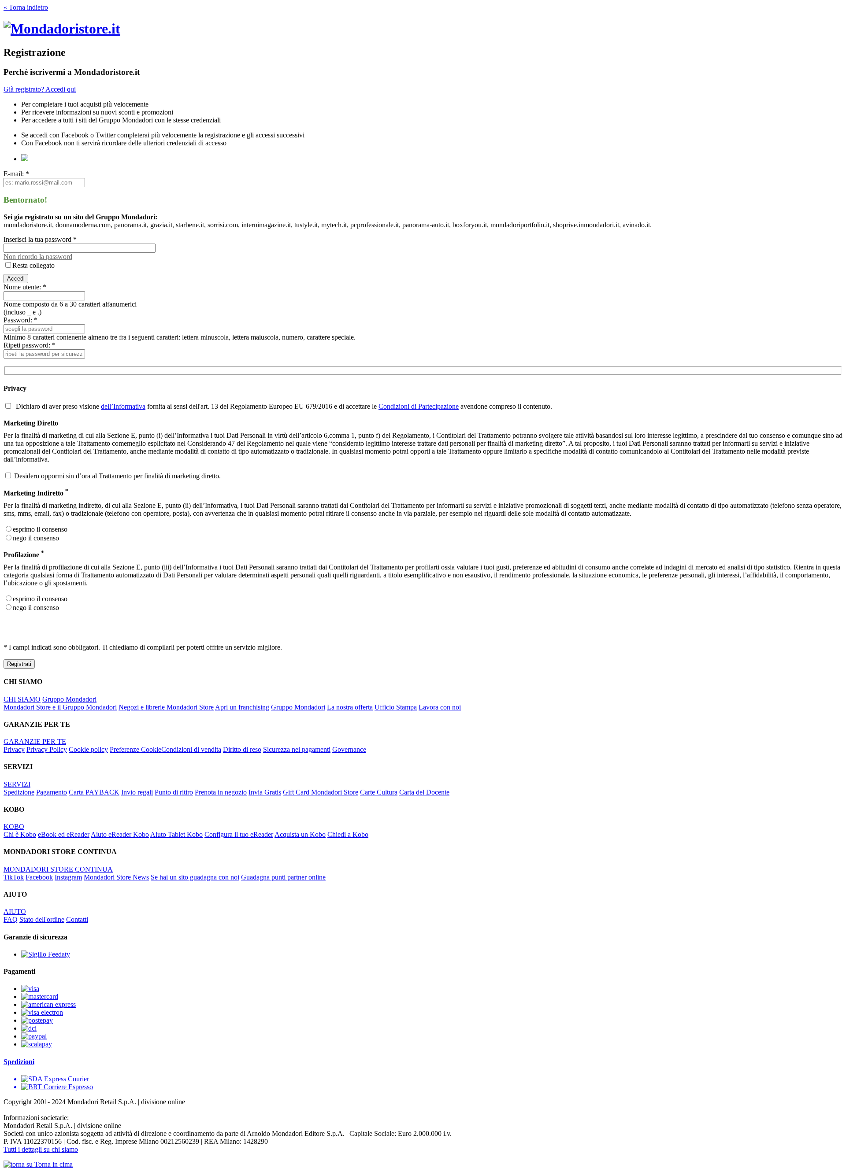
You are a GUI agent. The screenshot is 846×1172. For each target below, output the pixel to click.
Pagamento (51, 792)
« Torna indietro (26, 7)
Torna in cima (53, 1164)
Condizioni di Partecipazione (418, 406)
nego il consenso (36, 538)
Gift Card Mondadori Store (320, 792)
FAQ (11, 919)
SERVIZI (17, 784)
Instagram (68, 877)
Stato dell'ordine (41, 919)
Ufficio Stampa (396, 707)
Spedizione (19, 792)
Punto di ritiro (174, 792)
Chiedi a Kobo (347, 834)
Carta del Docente (424, 792)
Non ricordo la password (38, 256)
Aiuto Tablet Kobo (176, 834)
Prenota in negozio (221, 792)
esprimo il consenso (40, 529)
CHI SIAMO (22, 699)
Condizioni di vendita (191, 749)
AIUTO (15, 911)
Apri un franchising (242, 707)
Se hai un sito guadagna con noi (195, 877)
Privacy (14, 749)
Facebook (39, 877)
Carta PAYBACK (94, 792)
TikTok (14, 877)
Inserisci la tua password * (40, 239)
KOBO (14, 826)
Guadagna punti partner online (283, 877)
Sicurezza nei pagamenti (296, 749)
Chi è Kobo (20, 834)
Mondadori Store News (116, 877)
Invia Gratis (265, 792)
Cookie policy (88, 749)
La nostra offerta (350, 707)
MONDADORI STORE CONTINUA (58, 869)
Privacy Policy (46, 749)
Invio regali (137, 792)
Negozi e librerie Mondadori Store (166, 707)
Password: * (20, 320)
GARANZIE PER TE (35, 741)
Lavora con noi (440, 707)
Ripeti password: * (30, 345)
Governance (349, 749)
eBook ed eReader (63, 834)
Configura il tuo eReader (238, 834)
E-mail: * (16, 173)
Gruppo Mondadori (69, 699)
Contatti (77, 919)
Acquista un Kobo (300, 834)
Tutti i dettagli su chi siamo (41, 1149)
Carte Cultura (378, 792)
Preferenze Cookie (135, 749)
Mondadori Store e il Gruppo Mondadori (60, 707)
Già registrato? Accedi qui (40, 89)
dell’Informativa (123, 406)
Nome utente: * (25, 287)
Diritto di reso (242, 749)
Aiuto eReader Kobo (120, 834)
